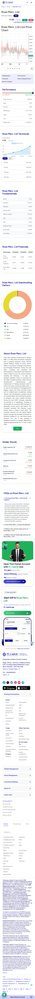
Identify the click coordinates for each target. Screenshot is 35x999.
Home (3, 6)
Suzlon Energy (22, 850)
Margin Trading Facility (10, 734)
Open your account (23, 648)
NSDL (4, 991)
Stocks (8, 6)
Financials (5, 78)
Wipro (20, 845)
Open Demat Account (13, 581)
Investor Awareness (9, 983)
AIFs (20, 710)
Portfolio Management (22, 753)
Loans (20, 730)
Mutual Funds (9, 708)
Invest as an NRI (23, 757)
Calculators (7, 832)
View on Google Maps (10, 669)
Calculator (21, 736)
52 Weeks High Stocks (9, 839)
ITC (20, 842)
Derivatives (8, 730)
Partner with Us (23, 759)
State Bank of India (8, 853)
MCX (15, 989)
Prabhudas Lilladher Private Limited (15, 659)
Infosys (21, 855)
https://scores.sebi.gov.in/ (10, 913)
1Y (14, 68)
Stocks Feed (6, 847)
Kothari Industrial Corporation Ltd (8, 473)
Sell (31, 20)
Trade (8, 728)
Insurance (8, 756)
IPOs (27, 824)
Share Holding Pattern (24, 78)
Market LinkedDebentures (22, 714)
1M (12, 68)
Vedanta (5, 871)
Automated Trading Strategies (11, 750)
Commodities (9, 740)
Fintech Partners (10, 743)
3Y (17, 68)
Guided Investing (23, 749)
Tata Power (22, 861)
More (17, 428)
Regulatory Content (22, 981)
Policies (26, 979)
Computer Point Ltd (9, 461)
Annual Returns (22, 983)
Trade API (8, 746)
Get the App (10, 613)
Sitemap (5, 986)
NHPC (20, 839)
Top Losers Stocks (7, 842)
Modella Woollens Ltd (10, 479)
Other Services (24, 728)
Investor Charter (8, 981)
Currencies (8, 738)
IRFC (4, 863)
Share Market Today (24, 739)
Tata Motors (22, 837)
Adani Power (6, 855)
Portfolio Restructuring (22, 719)
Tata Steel (5, 861)
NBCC (20, 858)
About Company (7, 81)
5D (10, 68)
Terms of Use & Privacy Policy (12, 979)
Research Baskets (10, 705)
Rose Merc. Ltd (17, 6)
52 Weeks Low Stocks (8, 845)
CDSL (4, 858)
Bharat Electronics (7, 866)
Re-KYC (21, 733)
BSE (16, 15)
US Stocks (8, 721)
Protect (8, 754)
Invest (8, 700)
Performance (21, 76)
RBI (21, 989)
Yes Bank (21, 853)
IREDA (4, 850)
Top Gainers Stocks (8, 837)
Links (4, 976)
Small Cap (4, 15)
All (19, 68)
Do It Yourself (22, 746)
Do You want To (23, 743)
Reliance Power (7, 874)
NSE (4, 989)
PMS (20, 708)
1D (8, 68)
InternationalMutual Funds (9, 711)
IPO (6, 715)
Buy (25, 20)
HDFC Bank (6, 869)
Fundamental (6, 76)
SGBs (20, 705)
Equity (7, 702)
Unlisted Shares (10, 718)
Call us (5, 675)
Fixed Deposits (22, 702)
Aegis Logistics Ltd (9, 447)
